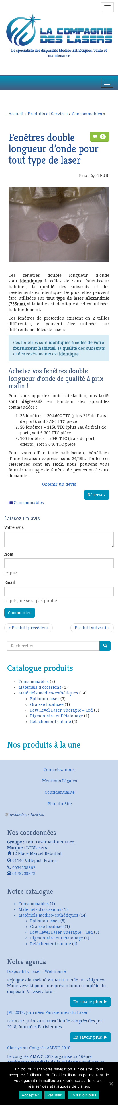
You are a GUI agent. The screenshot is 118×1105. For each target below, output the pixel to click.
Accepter (30, 1095)
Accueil (16, 114)
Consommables (87, 114)
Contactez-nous (59, 769)
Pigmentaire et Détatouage (56, 716)
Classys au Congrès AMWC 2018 (38, 1048)
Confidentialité (60, 792)
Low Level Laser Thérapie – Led (61, 710)
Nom (8, 554)
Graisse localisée (47, 704)
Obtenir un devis (59, 484)
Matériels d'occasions (40, 687)
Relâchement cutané (50, 721)
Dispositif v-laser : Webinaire (36, 971)
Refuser (54, 1095)
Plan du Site (60, 803)
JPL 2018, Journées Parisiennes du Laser (47, 1012)
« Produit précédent (28, 628)
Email (9, 582)
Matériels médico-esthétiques (48, 693)
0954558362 (23, 867)
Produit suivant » (92, 628)
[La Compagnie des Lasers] (59, 29)
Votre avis (14, 527)
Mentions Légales (59, 781)
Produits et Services (48, 114)
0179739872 (23, 873)
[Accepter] (111, 1083)
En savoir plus (88, 1002)
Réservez (97, 495)
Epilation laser (44, 698)
